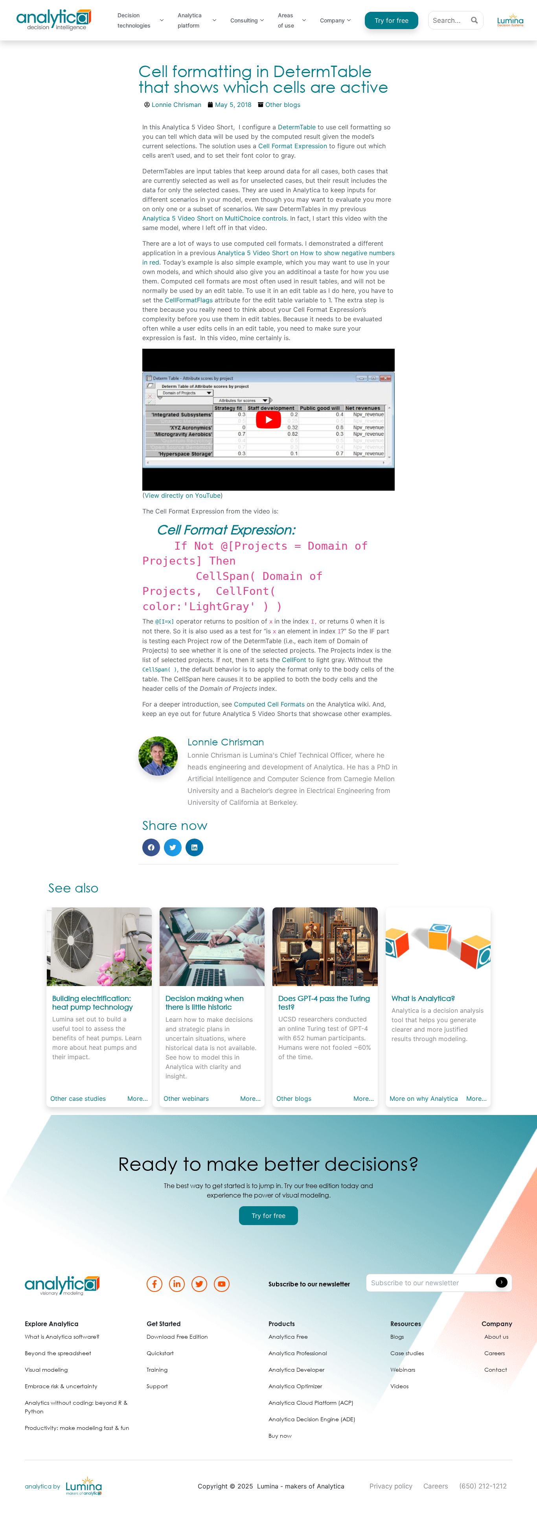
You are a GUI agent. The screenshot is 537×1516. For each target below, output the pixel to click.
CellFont (294, 660)
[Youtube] (222, 1284)
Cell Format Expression (292, 146)
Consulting (244, 20)
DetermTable (297, 127)
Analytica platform (190, 20)
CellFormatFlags (189, 300)
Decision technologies (134, 20)
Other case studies (78, 1098)
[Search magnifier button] (474, 20)
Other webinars (186, 1098)
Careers (435, 1486)
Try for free (391, 20)
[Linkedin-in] (177, 1284)
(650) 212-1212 (483, 1486)
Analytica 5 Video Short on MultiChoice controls (214, 218)
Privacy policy (391, 1486)
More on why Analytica (424, 1098)
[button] (151, 847)
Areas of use (286, 20)
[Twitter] (199, 1284)
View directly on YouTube (183, 495)
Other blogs (282, 105)
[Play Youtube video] (268, 420)
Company (332, 20)
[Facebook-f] (154, 1284)
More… (137, 1098)
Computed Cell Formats (269, 704)
